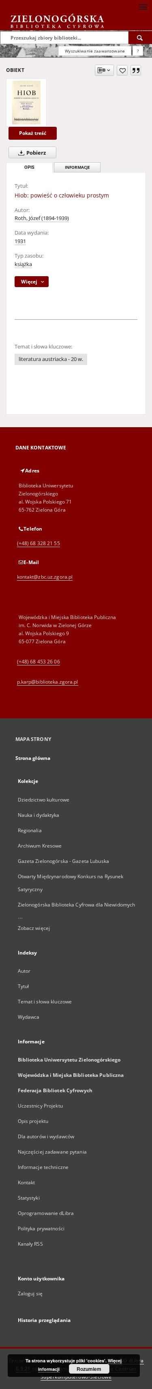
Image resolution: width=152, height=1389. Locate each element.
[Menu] (142, 6)
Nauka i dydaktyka (39, 815)
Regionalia (30, 830)
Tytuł (23, 986)
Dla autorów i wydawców (46, 1136)
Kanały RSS (30, 1243)
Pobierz (35, 152)
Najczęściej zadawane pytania (52, 1151)
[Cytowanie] (136, 70)
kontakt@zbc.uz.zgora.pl (45, 576)
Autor (24, 970)
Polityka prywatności (41, 1228)
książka (23, 264)
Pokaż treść (32, 133)
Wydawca (29, 1016)
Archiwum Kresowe (40, 845)
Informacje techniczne (43, 1167)
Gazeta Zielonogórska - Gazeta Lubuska (63, 861)
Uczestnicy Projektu (40, 1105)
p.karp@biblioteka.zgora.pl (47, 681)
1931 (20, 241)
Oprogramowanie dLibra (46, 1213)
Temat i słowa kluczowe (45, 1001)
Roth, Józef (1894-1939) (42, 218)
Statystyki (29, 1197)
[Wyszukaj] (140, 37)
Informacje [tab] (77, 167)
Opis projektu (33, 1121)
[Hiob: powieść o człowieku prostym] (26, 102)
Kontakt (26, 1182)
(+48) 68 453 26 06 (38, 661)
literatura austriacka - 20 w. (51, 359)
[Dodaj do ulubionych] (122, 70)
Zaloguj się (30, 1293)
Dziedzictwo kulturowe (44, 799)
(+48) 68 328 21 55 (38, 543)
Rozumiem (89, 1368)
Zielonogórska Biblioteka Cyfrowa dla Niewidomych (76, 904)
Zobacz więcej (34, 928)
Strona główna (33, 758)
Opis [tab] (29, 167)
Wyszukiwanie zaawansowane (95, 51)
